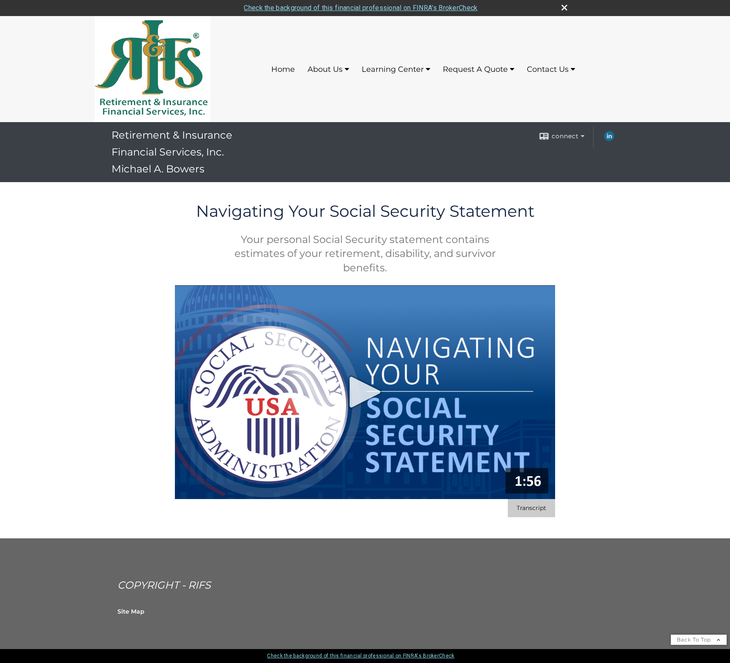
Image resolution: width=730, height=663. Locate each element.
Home (283, 69)
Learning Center (393, 69)
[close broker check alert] (564, 7)
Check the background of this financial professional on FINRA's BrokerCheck (360, 8)
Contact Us (548, 69)
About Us (325, 69)
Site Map (130, 611)
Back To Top (695, 639)
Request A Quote (475, 69)
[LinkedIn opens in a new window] (609, 139)
